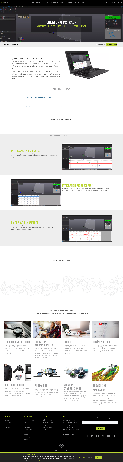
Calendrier (26, 424)
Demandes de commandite (69, 434)
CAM (6, 425)
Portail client (26, 431)
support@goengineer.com (73, 429)
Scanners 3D (7, 424)
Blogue (64, 322)
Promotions (7, 427)
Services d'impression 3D (69, 365)
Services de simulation (98, 365)
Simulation (45, 429)
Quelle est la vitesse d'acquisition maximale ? (39, 97)
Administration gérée (47, 427)
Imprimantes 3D (8, 422)
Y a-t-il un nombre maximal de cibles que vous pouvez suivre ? (44, 107)
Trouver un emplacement (69, 432)
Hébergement (46, 424)
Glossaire (26, 434)
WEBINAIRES (36, 365)
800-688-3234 (101, 44)
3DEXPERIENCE (8, 420)
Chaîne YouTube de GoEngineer (100, 322)
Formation (26, 439)
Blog (25, 422)
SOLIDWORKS (7, 419)
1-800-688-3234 (72, 420)
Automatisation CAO (47, 420)
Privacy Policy (36, 460)
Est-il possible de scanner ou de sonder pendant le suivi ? (42, 102)
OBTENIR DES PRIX (112, 44)
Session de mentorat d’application (31, 420)
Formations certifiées (38, 322)
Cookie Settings (81, 457)
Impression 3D (46, 419)
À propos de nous (27, 419)
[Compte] (118, 3)
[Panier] (121, 3)
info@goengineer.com (72, 422)
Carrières (26, 425)
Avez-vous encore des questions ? (61, 260)
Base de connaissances (29, 436)
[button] (113, 3)
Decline (90, 457)
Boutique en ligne (8, 365)
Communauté (27, 427)
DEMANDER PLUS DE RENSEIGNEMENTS (61, 119)
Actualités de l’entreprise (29, 429)
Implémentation (46, 425)
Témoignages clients (28, 432)
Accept (98, 457)
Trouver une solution (9, 322)
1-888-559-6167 (72, 427)
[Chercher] (106, 3)
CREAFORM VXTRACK (10, 44)
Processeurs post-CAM (48, 422)
